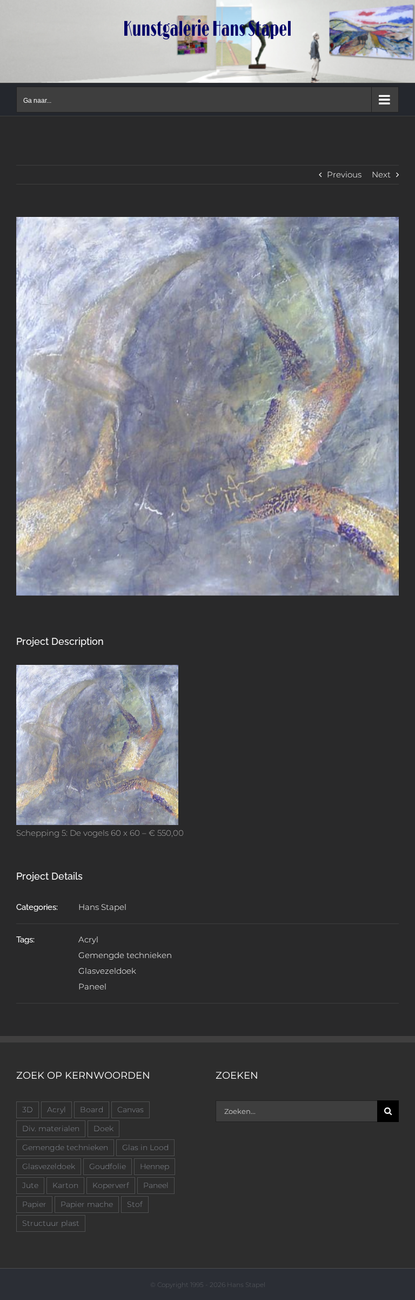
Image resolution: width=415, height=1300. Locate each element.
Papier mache (87, 1204)
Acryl (88, 939)
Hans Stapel (102, 907)
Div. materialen (50, 1128)
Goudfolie (107, 1166)
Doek (103, 1128)
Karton (65, 1185)
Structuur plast (50, 1223)
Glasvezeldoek (107, 971)
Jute (30, 1185)
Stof (135, 1204)
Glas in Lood (145, 1147)
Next (381, 174)
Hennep (154, 1166)
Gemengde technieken (125, 955)
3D (27, 1109)
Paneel (92, 986)
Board (91, 1109)
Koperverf (110, 1185)
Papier (34, 1204)
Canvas (130, 1109)
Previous (344, 174)
